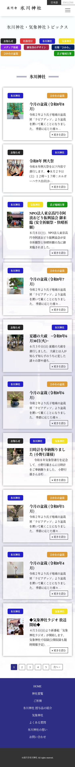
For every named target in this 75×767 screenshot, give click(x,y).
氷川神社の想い (37, 729)
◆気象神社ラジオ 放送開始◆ (47, 622)
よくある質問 (37, 722)
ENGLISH (68, 2)
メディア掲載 (11, 47)
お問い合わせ (37, 737)
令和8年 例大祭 (41, 161)
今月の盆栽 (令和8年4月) (46, 565)
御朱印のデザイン (36, 47)
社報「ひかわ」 (63, 47)
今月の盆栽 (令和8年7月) (46, 281)
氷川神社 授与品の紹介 (37, 708)
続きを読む (60, 134)
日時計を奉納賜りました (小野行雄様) (47, 452)
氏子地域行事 (64, 53)
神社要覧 (37, 693)
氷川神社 (47, 41)
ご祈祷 (37, 701)
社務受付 (28, 41)
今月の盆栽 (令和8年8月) (46, 106)
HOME (37, 686)
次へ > (56, 667)
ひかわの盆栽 (11, 53)
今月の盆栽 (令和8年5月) (46, 508)
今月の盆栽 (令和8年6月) (46, 395)
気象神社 (66, 41)
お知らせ (8, 41)
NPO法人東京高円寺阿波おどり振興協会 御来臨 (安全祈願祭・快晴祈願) (48, 220)
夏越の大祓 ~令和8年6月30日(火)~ (48, 338)
